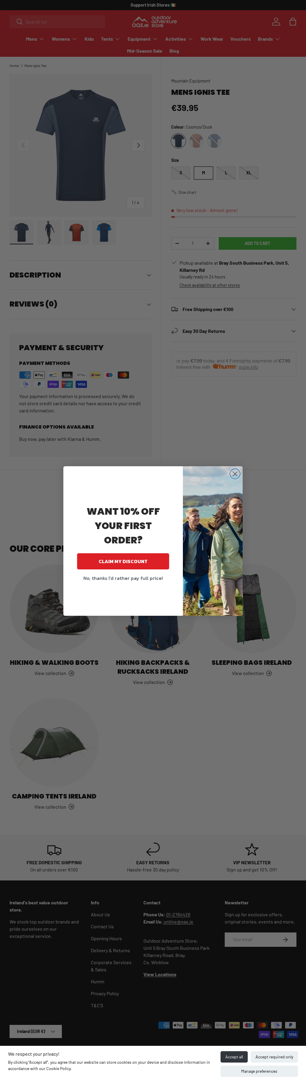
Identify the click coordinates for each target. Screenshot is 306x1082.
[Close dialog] (235, 474)
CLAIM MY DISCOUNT (123, 561)
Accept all (234, 1056)
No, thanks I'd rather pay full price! (123, 578)
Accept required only (274, 1056)
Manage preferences (259, 1071)
